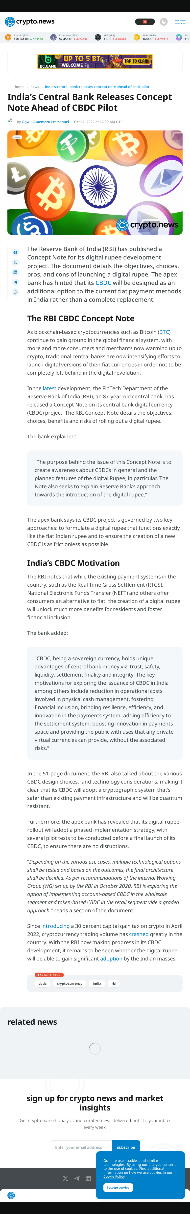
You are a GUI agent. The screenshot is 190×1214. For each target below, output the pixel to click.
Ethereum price (68, 37)
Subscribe (126, 1147)
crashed (139, 934)
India (97, 983)
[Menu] (180, 22)
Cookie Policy (113, 1176)
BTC (164, 331)
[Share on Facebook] (15, 252)
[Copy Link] (15, 292)
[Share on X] (15, 262)
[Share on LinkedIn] (15, 272)
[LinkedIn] (89, 1178)
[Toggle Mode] (164, 22)
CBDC (103, 282)
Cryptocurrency (70, 983)
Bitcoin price (24, 37)
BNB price (151, 37)
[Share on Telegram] (15, 282)
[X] (67, 1178)
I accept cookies (118, 1187)
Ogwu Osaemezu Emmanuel (45, 121)
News (34, 86)
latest (49, 388)
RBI (114, 983)
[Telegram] (78, 1178)
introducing (55, 925)
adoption (111, 958)
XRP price (110, 37)
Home (19, 86)
